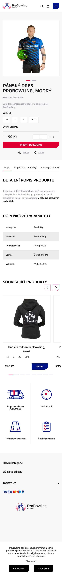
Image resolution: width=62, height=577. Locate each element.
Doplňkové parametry (25, 167)
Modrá (44, 255)
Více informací (37, 556)
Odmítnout (19, 569)
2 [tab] (34, 80)
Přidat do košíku (31, 145)
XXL (27, 357)
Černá (37, 255)
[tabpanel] (31, 48)
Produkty (38, 227)
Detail (40, 367)
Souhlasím (43, 569)
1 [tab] (28, 80)
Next (56, 288)
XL (41, 264)
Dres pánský (40, 246)
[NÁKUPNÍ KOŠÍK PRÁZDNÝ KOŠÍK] (48, 6)
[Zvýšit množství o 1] (53, 137)
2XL (45, 264)
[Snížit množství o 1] (49, 137)
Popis (7, 167)
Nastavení (31, 561)
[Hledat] (42, 6)
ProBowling (40, 236)
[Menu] (56, 6)
